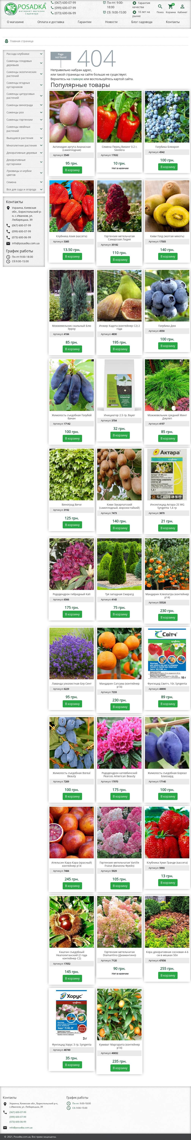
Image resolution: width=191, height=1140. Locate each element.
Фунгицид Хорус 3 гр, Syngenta (71, 1044)
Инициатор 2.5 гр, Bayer (119, 415)
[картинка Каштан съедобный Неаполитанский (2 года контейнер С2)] (71, 922)
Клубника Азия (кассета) (71, 236)
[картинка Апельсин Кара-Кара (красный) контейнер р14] (71, 832)
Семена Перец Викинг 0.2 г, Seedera (119, 148)
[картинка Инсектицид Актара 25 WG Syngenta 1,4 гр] (167, 474)
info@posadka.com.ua (21, 1127)
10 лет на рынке (141, 14)
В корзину (72, 170)
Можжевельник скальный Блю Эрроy (71, 327)
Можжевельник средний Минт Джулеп (167, 416)
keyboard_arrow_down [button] (41, 54)
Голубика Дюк (167, 326)
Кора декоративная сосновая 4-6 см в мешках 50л (167, 953)
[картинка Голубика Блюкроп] (167, 117)
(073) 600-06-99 (65, 13)
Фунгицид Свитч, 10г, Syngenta (167, 683)
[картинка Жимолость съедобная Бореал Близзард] (167, 743)
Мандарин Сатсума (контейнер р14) (119, 685)
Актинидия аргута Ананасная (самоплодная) (72, 148)
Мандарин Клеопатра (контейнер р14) (167, 595)
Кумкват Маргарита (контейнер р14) (119, 1046)
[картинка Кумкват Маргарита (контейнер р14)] (119, 1014)
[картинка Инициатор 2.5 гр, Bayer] (119, 385)
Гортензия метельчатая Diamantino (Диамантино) (119, 953)
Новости (111, 22)
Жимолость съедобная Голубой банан (72, 416)
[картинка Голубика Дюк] (167, 296)
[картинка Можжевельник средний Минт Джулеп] (167, 385)
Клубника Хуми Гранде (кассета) (167, 862)
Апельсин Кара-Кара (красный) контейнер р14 (71, 864)
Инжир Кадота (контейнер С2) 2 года (119, 327)
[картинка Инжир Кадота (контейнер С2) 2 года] (119, 296)
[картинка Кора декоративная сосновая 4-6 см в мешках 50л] (167, 922)
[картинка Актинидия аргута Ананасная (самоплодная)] (71, 117)
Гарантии (84, 22)
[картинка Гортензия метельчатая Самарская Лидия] (119, 206)
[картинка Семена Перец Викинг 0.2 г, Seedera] (119, 117)
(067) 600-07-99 (65, 3)
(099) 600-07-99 (65, 8)
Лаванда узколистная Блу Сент (72, 683)
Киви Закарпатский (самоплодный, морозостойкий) (119, 506)
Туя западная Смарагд (119, 594)
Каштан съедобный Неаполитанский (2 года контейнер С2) (71, 955)
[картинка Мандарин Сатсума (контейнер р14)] (119, 653)
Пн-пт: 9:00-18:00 (115, 5)
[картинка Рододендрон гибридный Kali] (71, 564)
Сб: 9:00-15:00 (116, 12)
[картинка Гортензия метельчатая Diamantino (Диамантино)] (119, 922)
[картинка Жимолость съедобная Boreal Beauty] (71, 743)
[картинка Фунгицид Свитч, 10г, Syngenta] (167, 653)
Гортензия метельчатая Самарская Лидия (119, 237)
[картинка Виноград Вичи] (71, 474)
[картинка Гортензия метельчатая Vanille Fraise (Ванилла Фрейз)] (119, 832)
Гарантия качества (141, 5)
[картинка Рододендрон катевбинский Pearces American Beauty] (119, 743)
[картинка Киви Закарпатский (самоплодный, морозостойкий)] (119, 474)
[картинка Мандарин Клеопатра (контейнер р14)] (167, 564)
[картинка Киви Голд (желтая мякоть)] (167, 206)
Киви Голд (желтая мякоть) (167, 236)
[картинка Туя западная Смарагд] (119, 564)
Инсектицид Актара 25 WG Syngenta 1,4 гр (167, 506)
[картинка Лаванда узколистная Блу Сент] (71, 653)
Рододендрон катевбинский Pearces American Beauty (119, 774)
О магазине (15, 22)
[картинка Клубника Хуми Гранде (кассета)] (167, 832)
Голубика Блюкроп (167, 147)
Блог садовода (141, 22)
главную (77, 79)
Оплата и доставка (50, 22)
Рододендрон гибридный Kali (71, 594)
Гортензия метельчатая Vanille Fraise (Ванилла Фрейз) (119, 864)
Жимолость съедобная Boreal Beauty (71, 774)
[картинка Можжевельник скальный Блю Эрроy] (71, 296)
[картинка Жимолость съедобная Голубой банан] (71, 385)
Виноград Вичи (72, 504)
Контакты (173, 22)
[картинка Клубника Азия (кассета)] (71, 206)
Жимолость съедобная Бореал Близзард (167, 774)
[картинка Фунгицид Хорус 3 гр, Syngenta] (71, 1014)
